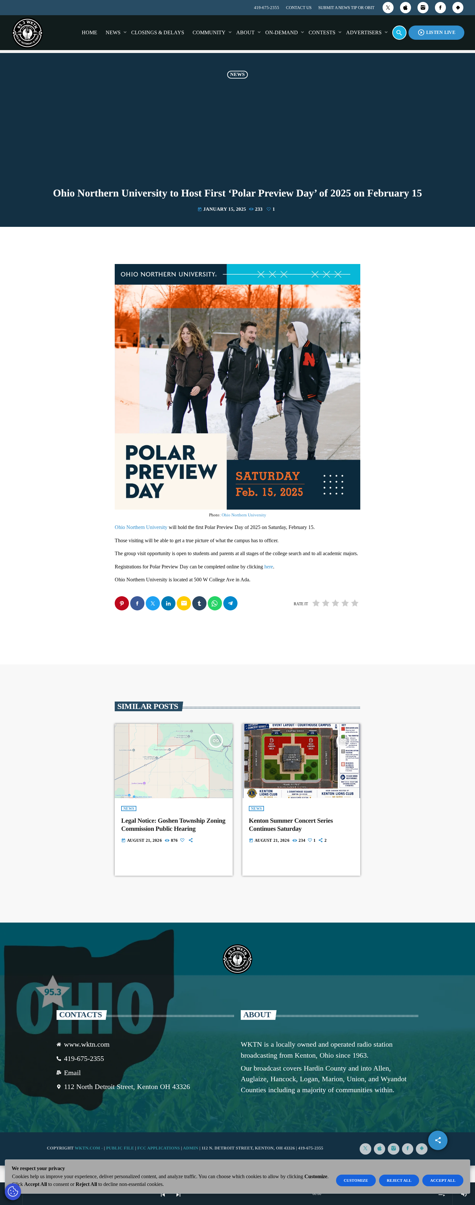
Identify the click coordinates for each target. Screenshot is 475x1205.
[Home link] (27, 32)
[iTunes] (405, 7)
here (268, 566)
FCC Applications (158, 1148)
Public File (120, 1148)
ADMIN (190, 1148)
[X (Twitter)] (388, 7)
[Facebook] (440, 7)
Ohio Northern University (244, 515)
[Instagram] (422, 7)
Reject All (399, 1180)
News (237, 74)
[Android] (457, 7)
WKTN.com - (89, 1148)
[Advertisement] (237, 139)
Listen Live (436, 32)
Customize (356, 1180)
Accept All (443, 1180)
